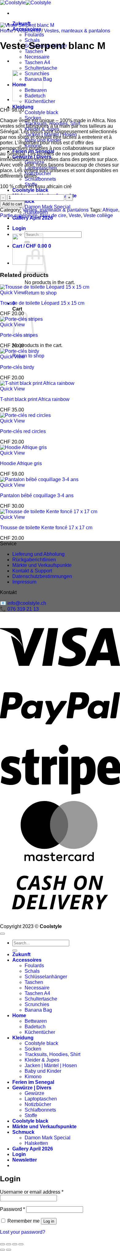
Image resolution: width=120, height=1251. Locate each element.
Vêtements (28, 30)
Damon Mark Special (47, 206)
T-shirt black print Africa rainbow (35, 399)
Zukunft (21, 954)
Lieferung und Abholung (38, 554)
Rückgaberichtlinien (34, 559)
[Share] (14, 1244)
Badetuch (35, 1026)
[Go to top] (2, 934)
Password (12, 1209)
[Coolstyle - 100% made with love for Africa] (25, 2)
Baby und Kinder (43, 1071)
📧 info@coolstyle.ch (23, 603)
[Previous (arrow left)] (2, 1250)
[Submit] (14, 951)
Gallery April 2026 (32, 1148)
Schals (32, 971)
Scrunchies (37, 1004)
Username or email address (31, 1192)
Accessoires (27, 960)
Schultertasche (41, 68)
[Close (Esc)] (20, 1244)
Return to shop (41, 292)
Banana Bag (38, 1010)
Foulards (34, 34)
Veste (75, 215)
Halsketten (36, 1143)
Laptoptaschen (41, 1098)
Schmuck (23, 1132)
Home (6, 30)
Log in (48, 1221)
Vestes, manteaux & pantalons (77, 30)
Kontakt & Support (32, 570)
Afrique (110, 210)
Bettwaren (36, 1021)
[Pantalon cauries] (27, 99)
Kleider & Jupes (42, 1060)
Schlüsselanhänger (46, 976)
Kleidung (23, 106)
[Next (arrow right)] (8, 1250)
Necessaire (37, 57)
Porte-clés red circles (23, 431)
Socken (33, 1048)
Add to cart (12, 204)
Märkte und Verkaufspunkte (42, 565)
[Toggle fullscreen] (8, 1244)
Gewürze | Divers (31, 1087)
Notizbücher (38, 1104)
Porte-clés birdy (17, 367)
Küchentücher (40, 1032)
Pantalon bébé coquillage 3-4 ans (37, 495)
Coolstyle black (41, 112)
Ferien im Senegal (33, 1082)
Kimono (33, 1076)
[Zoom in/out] (2, 1244)
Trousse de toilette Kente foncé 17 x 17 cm (46, 527)
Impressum (24, 581)
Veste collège (98, 215)
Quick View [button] (12, 292)
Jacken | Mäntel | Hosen (51, 1065)
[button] (19, 228)
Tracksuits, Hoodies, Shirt (52, 1054)
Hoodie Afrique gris (21, 463)
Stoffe (31, 1115)
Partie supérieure (19, 215)
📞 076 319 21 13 (19, 609)
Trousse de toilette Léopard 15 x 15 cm (42, 303)
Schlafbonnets (40, 179)
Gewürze (34, 1093)
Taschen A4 (37, 62)
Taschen (34, 982)
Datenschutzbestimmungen (42, 576)
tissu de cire (53, 215)
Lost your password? (22, 1232)
